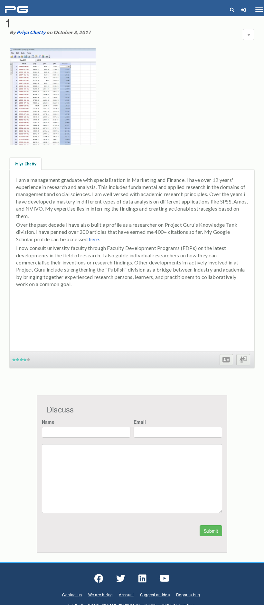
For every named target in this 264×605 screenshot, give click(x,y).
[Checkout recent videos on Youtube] (164, 578)
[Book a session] (243, 359)
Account (126, 594)
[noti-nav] (243, 9)
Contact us (72, 594)
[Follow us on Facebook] (98, 578)
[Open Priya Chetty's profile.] (226, 359)
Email (140, 422)
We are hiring (100, 594)
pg (17, 10)
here (94, 239)
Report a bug (188, 594)
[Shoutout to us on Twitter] (120, 578)
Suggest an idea (155, 594)
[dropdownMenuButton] (248, 34)
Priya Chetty (31, 32)
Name (48, 422)
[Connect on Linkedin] (142, 578)
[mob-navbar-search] (232, 9)
